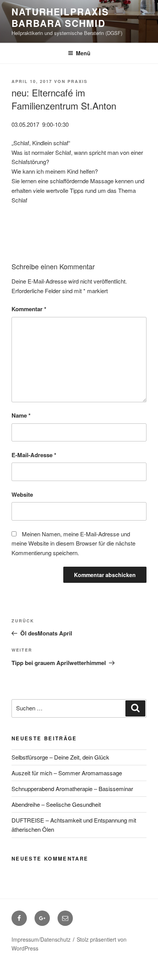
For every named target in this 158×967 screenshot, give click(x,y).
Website (22, 494)
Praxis (77, 81)
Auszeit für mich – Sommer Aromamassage (67, 773)
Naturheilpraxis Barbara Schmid (60, 17)
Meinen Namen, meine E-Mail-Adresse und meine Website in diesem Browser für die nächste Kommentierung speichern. (73, 543)
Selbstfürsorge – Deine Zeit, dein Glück (60, 757)
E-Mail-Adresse (34, 455)
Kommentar (29, 309)
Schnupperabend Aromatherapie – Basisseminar (72, 789)
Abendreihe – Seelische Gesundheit (56, 804)
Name (21, 415)
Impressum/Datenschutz (41, 939)
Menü (83, 53)
